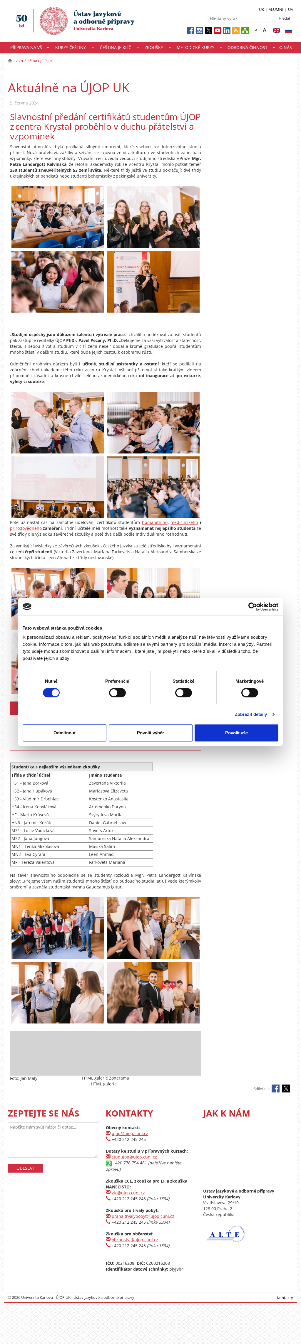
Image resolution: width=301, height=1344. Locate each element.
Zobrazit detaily (251, 714)
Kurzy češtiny (70, 47)
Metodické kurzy (195, 47)
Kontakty (285, 1297)
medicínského (184, 522)
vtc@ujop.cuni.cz (128, 1192)
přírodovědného (26, 528)
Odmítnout (64, 732)
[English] (276, 30)
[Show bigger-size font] (265, 30)
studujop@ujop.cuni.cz (134, 1157)
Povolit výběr (150, 732)
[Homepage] (10, 60)
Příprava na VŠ (26, 47)
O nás (285, 47)
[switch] (117, 692)
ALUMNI (276, 9)
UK (261, 9)
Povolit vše (236, 732)
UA (290, 9)
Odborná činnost (247, 47)
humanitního (155, 522)
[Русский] (288, 30)
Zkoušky (154, 47)
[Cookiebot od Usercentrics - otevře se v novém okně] (252, 606)
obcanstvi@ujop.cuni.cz (135, 1239)
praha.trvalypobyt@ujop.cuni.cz (143, 1216)
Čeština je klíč (115, 47)
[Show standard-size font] (256, 30)
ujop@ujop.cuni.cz (130, 1133)
